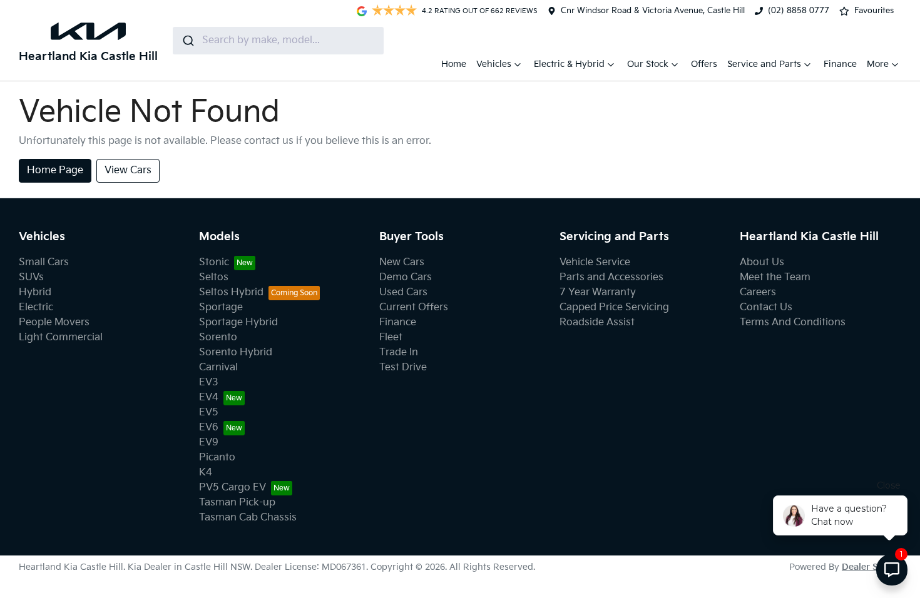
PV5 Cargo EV (232, 488)
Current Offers (413, 307)
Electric (36, 307)
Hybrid (35, 292)
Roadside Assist (597, 322)
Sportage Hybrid (238, 322)
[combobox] (278, 40)
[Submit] (187, 40)
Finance (840, 64)
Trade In (398, 352)
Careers (758, 292)
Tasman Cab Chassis (248, 518)
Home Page (55, 170)
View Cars (128, 170)
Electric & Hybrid (569, 64)
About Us (762, 262)
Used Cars (403, 292)
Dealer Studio (871, 567)
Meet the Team (775, 277)
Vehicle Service (595, 262)
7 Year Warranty (598, 292)
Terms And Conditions (793, 322)
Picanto (217, 458)
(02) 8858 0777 (798, 11)
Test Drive (403, 367)
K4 (205, 473)
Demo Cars (405, 277)
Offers (704, 64)
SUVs (31, 277)
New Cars (401, 262)
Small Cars (44, 262)
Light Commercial (61, 337)
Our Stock (647, 64)
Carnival (218, 367)
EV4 (208, 397)
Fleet (390, 337)
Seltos (213, 277)
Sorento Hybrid (235, 352)
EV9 (208, 442)
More (878, 64)
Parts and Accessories (611, 277)
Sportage (221, 307)
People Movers (54, 322)
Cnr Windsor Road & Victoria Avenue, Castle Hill (653, 11)
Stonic (214, 262)
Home (453, 64)
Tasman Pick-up (237, 503)
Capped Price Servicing (614, 307)
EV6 (208, 427)
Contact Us (766, 307)
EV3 (208, 382)
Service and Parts (764, 64)
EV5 (208, 412)
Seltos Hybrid (231, 292)
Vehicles (493, 64)
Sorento (218, 337)
